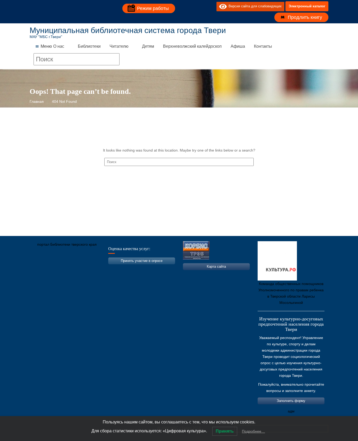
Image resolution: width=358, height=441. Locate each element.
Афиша (238, 46)
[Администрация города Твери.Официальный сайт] (41, 269)
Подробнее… (253, 431)
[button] (46, 46)
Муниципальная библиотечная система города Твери (128, 30)
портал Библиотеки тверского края (67, 244)
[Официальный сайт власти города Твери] (136, 269)
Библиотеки (89, 46)
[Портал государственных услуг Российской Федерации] (57, 269)
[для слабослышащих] (211, 6)
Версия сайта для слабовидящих (254, 6)
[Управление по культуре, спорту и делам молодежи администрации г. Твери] (120, 269)
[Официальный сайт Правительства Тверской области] (104, 269)
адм (291, 411)
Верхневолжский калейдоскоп (192, 46)
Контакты (263, 46)
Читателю (119, 46)
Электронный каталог (307, 6)
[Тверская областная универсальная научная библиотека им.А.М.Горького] (73, 269)
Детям (148, 46)
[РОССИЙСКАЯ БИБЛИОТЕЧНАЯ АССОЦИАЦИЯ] (88, 269)
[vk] (202, 6)
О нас (58, 46)
